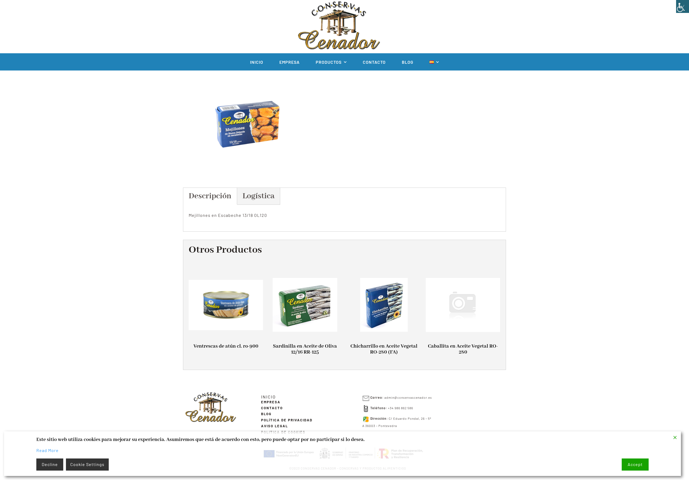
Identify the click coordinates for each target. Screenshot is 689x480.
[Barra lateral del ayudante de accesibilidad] (682, 6)
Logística (258, 196)
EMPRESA (270, 402)
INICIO (268, 396)
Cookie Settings (87, 464)
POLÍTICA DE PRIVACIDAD (286, 420)
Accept (635, 464)
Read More (47, 450)
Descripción (210, 196)
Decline (50, 464)
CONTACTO (272, 408)
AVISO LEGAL (274, 426)
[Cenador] (210, 393)
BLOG (266, 414)
